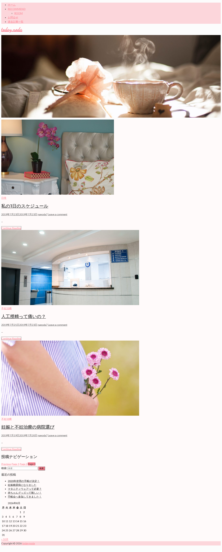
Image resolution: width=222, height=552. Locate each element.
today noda (11, 29)
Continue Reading (11, 227)
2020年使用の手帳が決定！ (24, 480)
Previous (6, 464)
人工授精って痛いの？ (23, 316)
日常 (4, 197)
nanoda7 (42, 214)
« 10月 (4, 539)
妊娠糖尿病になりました (22, 484)
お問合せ (13, 17)
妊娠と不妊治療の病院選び (27, 427)
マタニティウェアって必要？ (25, 488)
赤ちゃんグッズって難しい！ (25, 492)
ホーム (12, 4)
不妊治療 (6, 308)
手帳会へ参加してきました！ (25, 496)
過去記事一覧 (15, 21)
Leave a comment (57, 214)
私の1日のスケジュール (24, 206)
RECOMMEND (17, 8)
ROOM (18, 13)
